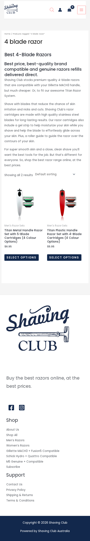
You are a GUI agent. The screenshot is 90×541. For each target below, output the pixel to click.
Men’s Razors (15, 440)
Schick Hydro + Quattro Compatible (31, 456)
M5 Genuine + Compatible (24, 462)
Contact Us (14, 484)
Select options (21, 258)
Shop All (11, 435)
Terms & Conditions (20, 501)
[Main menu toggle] (81, 10)
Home (7, 33)
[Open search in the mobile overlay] (52, 10)
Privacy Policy (16, 490)
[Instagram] (22, 408)
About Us (12, 430)
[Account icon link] (60, 10)
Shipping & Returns (19, 495)
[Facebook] (11, 408)
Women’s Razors (18, 446)
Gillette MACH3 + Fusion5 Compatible (32, 451)
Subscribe (13, 467)
